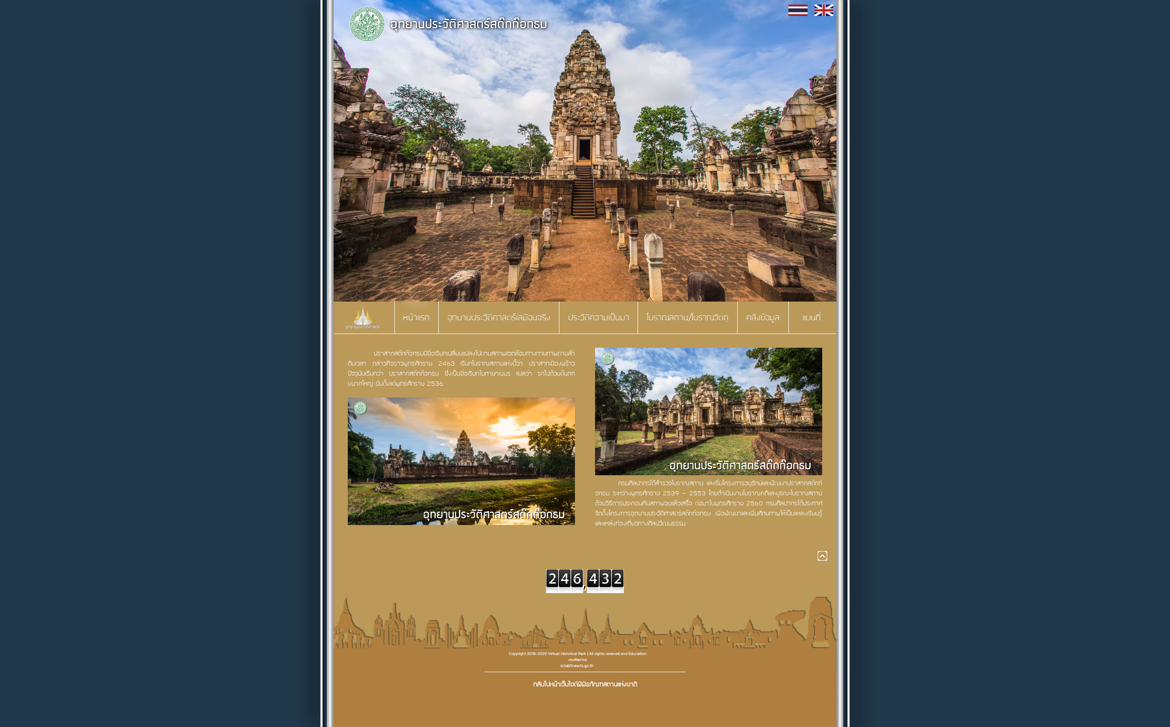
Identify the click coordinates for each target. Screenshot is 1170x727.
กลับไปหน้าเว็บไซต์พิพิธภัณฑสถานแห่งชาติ (585, 684)
